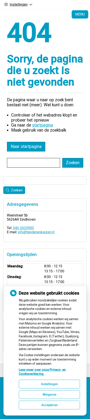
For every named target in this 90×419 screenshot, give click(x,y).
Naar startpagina (26, 146)
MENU (80, 14)
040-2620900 (23, 228)
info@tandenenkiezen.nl (36, 232)
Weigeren (49, 394)
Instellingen (49, 384)
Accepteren (49, 405)
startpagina (42, 125)
